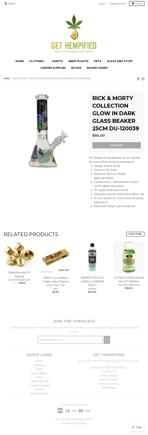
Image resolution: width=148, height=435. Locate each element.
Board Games (97, 67)
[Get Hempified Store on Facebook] (138, 79)
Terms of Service (108, 383)
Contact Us (109, 371)
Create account (118, 3)
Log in (102, 3)
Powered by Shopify (74, 423)
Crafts (57, 61)
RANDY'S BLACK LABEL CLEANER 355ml (92, 281)
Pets (97, 61)
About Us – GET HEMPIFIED (109, 367)
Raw (55, 288)
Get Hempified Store (19, 279)
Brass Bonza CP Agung (19, 274)
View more (135, 234)
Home (20, 61)
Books (76, 67)
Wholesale (108, 387)
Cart (138, 3)
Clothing (36, 61)
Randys (92, 288)
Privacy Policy (108, 375)
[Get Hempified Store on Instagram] (143, 79)
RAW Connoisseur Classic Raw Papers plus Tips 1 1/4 (56, 281)
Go (106, 340)
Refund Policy (109, 379)
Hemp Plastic (78, 61)
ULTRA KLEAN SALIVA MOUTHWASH (129, 279)
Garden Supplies (53, 67)
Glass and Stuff (120, 61)
